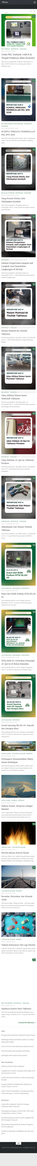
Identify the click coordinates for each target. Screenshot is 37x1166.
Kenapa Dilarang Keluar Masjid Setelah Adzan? (18, 1034)
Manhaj (14, 800)
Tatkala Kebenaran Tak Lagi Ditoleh (18, 944)
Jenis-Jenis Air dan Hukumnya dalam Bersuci (17, 1046)
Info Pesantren (7, 1003)
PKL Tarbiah (5, 49)
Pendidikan (5, 521)
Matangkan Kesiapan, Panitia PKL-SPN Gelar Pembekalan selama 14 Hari (17, 1111)
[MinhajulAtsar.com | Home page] (6, 2)
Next (34, 11)
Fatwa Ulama (6, 800)
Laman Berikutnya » (27, 1022)
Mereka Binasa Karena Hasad (15, 852)
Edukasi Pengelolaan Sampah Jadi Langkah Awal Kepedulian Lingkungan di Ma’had (17, 265)
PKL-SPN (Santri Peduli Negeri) (12, 123)
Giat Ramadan (6, 588)
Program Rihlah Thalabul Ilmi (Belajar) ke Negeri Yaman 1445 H (16, 1085)
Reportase (14, 49)
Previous (30, 11)
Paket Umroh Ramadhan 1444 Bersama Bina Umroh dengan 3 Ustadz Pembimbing (17, 1091)
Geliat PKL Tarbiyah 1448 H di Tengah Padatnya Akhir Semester (15, 1105)
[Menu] (35, 2)
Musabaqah (16, 588)
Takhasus (23, 49)
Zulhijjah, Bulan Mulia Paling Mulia (14, 1055)
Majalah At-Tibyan (7, 192)
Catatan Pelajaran (18, 753)
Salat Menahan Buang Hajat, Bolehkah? (15, 1050)
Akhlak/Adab (6, 753)
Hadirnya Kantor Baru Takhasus (16, 1008)
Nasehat (29, 753)
